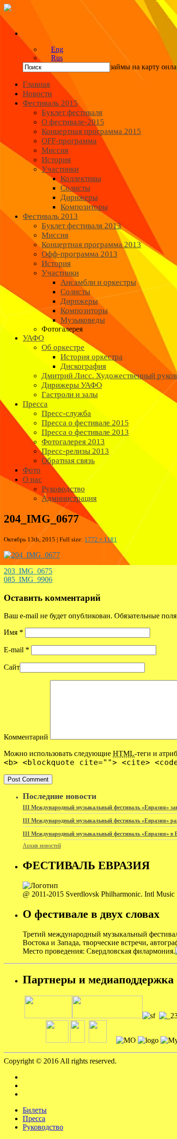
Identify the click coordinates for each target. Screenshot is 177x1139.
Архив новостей (42, 845)
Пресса (34, 1118)
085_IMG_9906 (28, 579)
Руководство (43, 1127)
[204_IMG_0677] (32, 555)
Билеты (35, 1110)
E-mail (16, 650)
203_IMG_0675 (28, 571)
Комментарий (26, 737)
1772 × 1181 (100, 539)
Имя (13, 632)
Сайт (12, 667)
